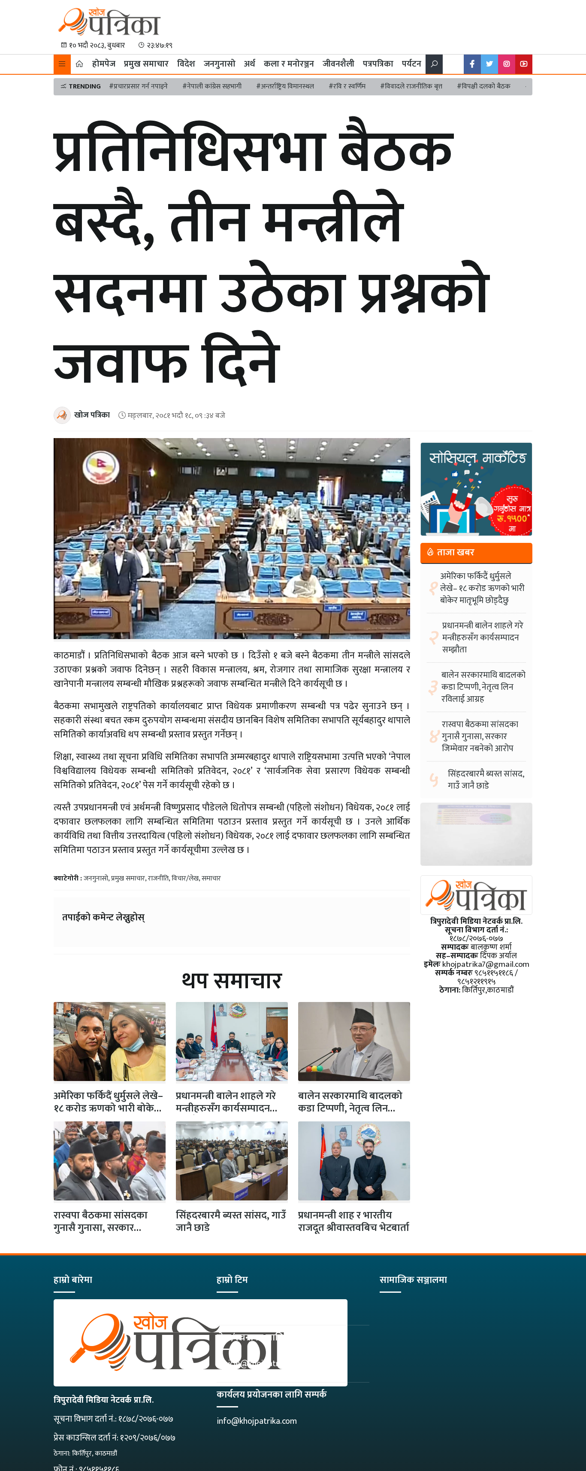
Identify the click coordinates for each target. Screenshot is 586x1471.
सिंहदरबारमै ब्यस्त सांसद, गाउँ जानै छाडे (231, 1221)
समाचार (211, 878)
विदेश (186, 64)
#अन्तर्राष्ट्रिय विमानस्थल (285, 86)
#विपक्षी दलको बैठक (483, 86)
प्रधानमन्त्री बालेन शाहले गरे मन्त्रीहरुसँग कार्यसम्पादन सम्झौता (226, 1108)
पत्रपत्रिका (378, 64)
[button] (62, 64)
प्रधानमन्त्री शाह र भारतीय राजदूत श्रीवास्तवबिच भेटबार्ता (353, 1221)
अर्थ (249, 64)
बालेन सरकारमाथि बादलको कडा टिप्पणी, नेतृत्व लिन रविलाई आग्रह (350, 1108)
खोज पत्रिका (92, 415)
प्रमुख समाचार (146, 64)
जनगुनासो (220, 64)
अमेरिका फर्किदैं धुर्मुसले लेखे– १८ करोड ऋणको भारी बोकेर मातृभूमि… (108, 1108)
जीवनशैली (338, 64)
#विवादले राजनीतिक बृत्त (411, 86)
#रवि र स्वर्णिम (347, 86)
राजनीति (158, 878)
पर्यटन (411, 64)
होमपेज (103, 64)
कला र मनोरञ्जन (289, 64)
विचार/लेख (185, 878)
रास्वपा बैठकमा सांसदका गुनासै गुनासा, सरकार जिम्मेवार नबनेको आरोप (101, 1228)
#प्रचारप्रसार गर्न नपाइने (138, 86)
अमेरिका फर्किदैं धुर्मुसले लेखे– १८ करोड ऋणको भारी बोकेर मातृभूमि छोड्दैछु (482, 588)
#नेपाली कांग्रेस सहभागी (212, 86)
